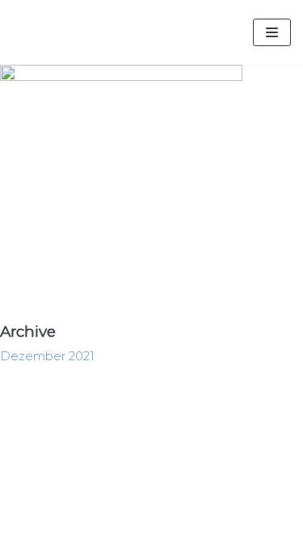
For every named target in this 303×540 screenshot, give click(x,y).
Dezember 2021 (47, 356)
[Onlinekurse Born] (105, 32)
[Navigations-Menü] (272, 32)
